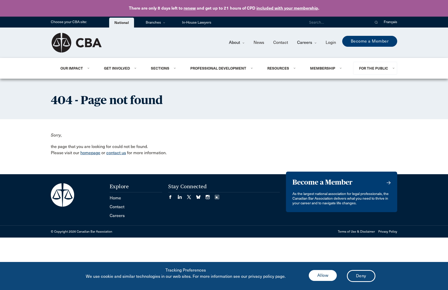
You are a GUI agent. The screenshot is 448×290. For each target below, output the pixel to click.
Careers (305, 42)
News (259, 42)
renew (190, 8)
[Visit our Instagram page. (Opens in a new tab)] (210, 195)
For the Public (373, 68)
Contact (280, 42)
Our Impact (71, 68)
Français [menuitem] (390, 22)
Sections (160, 68)
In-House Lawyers (196, 22)
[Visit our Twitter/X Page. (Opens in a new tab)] (191, 195)
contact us (116, 152)
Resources (278, 68)
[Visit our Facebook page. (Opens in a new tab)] (173, 195)
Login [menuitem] (331, 42)
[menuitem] (75, 68)
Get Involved (117, 68)
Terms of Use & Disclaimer (356, 231)
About (235, 42)
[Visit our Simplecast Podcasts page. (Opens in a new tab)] (217, 195)
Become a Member (370, 41)
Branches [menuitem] (154, 22)
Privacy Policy (387, 231)
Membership (322, 68)
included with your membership (287, 8)
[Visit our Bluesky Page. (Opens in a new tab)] (201, 195)
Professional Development (218, 68)
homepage (90, 152)
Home (115, 197)
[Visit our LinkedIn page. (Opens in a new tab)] (182, 195)
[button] (376, 22)
